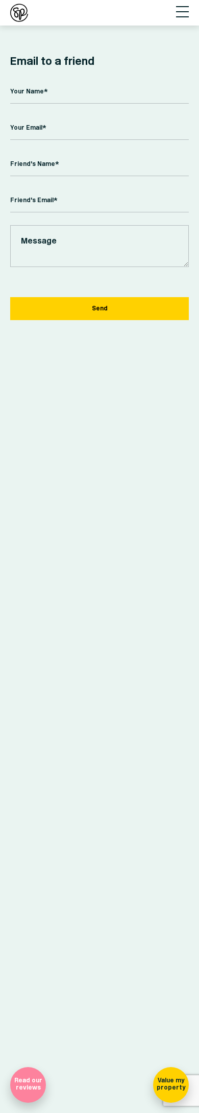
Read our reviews (28, 1084)
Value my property (171, 1084)
